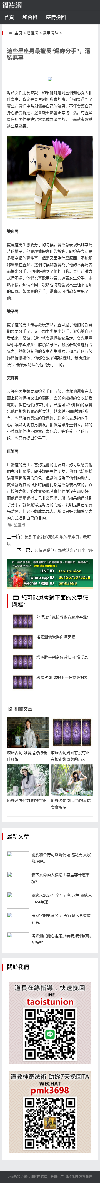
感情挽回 (56, 17)
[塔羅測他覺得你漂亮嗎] (23, 642)
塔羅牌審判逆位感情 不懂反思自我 (66, 657)
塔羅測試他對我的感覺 (26, 800)
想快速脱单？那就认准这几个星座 (64, 550)
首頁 (9, 17)
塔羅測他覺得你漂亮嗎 (55, 637)
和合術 (30, 17)
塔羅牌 (32, 33)
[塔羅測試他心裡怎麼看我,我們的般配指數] (18, 940)
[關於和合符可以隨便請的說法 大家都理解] (18, 859)
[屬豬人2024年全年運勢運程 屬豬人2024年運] (18, 900)
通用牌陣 (50, 33)
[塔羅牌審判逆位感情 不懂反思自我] (23, 662)
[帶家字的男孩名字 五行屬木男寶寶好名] (18, 920)
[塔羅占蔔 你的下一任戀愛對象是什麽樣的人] (23, 682)
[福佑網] (20, 5)
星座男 (19, 524)
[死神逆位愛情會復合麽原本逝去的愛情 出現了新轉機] (23, 621)
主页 (18, 33)
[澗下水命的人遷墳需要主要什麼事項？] (18, 880)
